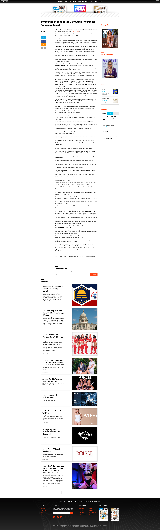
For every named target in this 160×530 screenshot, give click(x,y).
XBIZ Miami (91, 510)
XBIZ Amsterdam (92, 512)
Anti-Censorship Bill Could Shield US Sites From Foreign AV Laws (53, 312)
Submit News (43, 508)
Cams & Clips (98, 2)
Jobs (110, 113)
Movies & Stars (62, 2)
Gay (91, 2)
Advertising (43, 510)
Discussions (104, 113)
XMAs (90, 517)
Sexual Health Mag (107, 54)
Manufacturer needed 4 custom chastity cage (109, 130)
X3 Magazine (105, 25)
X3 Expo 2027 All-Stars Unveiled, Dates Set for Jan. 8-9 (52, 336)
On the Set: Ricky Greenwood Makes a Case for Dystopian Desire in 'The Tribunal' (53, 468)
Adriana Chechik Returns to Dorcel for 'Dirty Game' (52, 380)
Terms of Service (93, 526)
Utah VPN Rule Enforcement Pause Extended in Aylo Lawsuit (52, 288)
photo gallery (76, 31)
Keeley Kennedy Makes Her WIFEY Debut (52, 411)
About (42, 514)
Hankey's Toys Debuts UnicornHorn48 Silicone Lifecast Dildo (51, 431)
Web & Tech (72, 2)
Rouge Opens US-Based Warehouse (51, 450)
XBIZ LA (90, 508)
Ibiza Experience (106, 98)
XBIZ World (81, 512)
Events (103, 85)
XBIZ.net (104, 109)
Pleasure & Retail (83, 2)
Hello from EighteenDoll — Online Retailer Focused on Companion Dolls (110, 118)
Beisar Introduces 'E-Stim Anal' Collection (51, 396)
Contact (42, 512)
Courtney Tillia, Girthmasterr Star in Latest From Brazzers (52, 361)
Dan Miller (43, 31)
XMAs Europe (105, 90)
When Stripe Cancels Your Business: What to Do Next (108, 124)
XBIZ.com (81, 508)
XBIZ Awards (63, 262)
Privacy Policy (44, 517)
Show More (69, 492)
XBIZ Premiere (82, 514)
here (62, 258)
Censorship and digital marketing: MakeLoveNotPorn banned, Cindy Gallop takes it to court (110, 137)
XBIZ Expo (91, 514)
